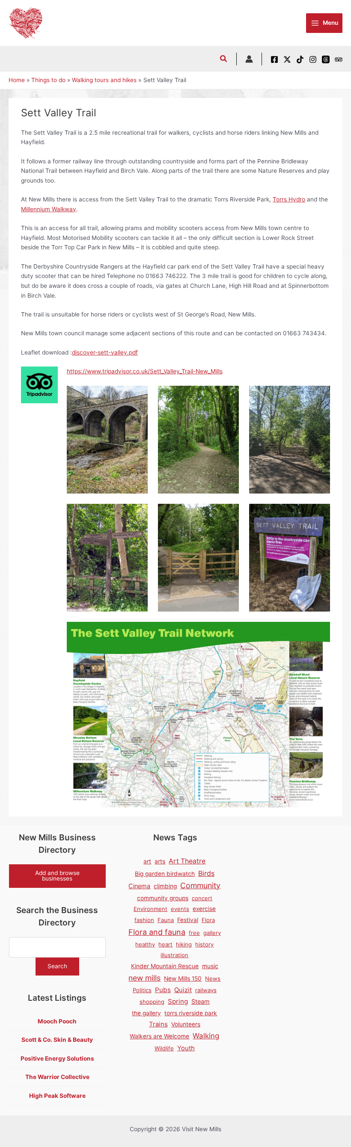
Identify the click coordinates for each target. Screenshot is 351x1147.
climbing (165, 886)
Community (200, 885)
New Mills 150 (183, 978)
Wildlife (164, 1048)
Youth (186, 1048)
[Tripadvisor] (338, 59)
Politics (142, 990)
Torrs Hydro (289, 199)
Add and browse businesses (57, 875)
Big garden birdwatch (165, 873)
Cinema (139, 886)
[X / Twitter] (287, 59)
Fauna (166, 919)
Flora (208, 919)
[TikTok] (300, 59)
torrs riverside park (190, 1013)
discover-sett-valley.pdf (105, 352)
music (210, 966)
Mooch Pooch (57, 1021)
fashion (144, 919)
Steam (200, 1001)
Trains (158, 1024)
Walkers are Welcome (159, 1036)
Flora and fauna (156, 932)
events (180, 908)
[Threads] (326, 59)
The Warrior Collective (57, 1076)
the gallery (146, 1013)
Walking (206, 1036)
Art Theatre (187, 861)
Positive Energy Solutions (57, 1058)
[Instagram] (313, 59)
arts (160, 861)
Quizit (183, 990)
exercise (204, 908)
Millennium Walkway (48, 209)
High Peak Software (57, 1095)
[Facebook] (274, 59)
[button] (224, 59)
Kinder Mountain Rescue (165, 966)
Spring (178, 1001)
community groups (162, 898)
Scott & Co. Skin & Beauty (57, 1039)
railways (206, 990)
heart (165, 944)
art (147, 861)
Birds (206, 873)
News (212, 978)
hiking (184, 944)
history (204, 944)
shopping (152, 1001)
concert (202, 898)
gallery (212, 932)
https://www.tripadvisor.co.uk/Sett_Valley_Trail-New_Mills (145, 371)
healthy (145, 944)
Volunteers (185, 1024)
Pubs (163, 990)
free (194, 932)
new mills (144, 977)
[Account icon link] (249, 59)
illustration (174, 955)
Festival (187, 919)
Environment (150, 908)
